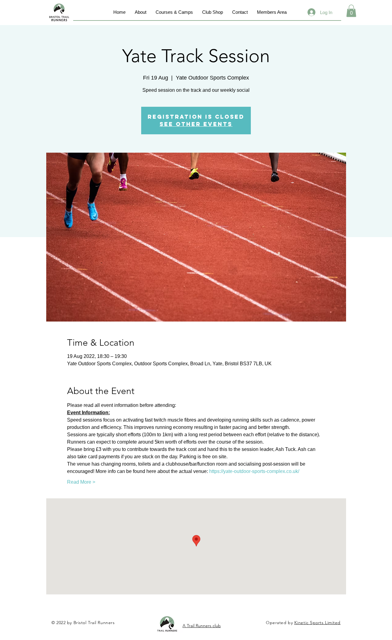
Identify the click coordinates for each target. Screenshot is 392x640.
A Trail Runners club (202, 625)
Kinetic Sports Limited (317, 622)
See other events (196, 124)
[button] (351, 11)
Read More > (81, 482)
